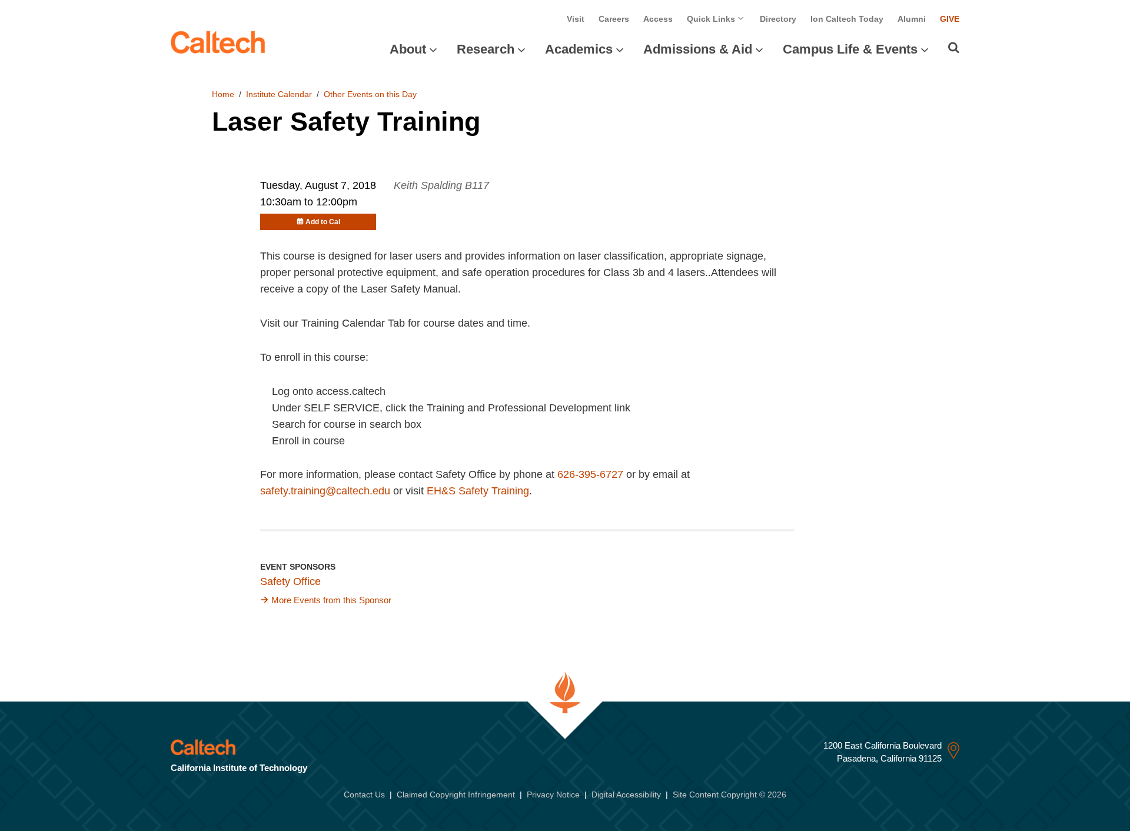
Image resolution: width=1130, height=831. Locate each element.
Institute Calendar (279, 94)
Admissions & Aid (697, 49)
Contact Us (364, 794)
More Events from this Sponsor (331, 600)
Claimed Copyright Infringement (456, 794)
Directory (778, 19)
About (408, 49)
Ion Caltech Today (846, 19)
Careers (614, 19)
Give (949, 19)
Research (485, 49)
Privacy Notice (553, 794)
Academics (579, 49)
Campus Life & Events (850, 49)
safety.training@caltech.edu (325, 491)
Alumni (912, 19)
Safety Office (290, 581)
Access (658, 19)
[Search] (953, 48)
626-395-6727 (590, 474)
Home (223, 94)
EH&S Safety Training (478, 491)
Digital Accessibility (626, 794)
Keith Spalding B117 (441, 185)
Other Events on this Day (370, 94)
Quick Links (712, 19)
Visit (575, 19)
